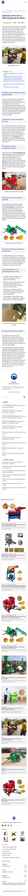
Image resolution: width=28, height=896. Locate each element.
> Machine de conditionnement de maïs (11, 857)
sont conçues (9, 207)
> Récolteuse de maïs (7, 853)
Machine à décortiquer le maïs (8, 404)
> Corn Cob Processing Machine (9, 849)
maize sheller (15, 137)
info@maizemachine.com (8, 872)
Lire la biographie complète (14, 392)
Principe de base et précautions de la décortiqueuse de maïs (11, 438)
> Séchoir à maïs (5, 851)
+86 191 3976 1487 (6, 866)
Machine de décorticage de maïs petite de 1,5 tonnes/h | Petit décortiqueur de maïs (14, 417)
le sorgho (4, 162)
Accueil (3, 11)
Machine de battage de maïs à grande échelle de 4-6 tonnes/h (12, 427)
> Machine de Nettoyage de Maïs (9, 847)
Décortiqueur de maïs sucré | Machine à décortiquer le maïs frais (12, 411)
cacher (10, 71)
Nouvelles (4, 436)
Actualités (8, 11)
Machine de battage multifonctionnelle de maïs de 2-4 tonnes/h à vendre (13, 422)
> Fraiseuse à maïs (6, 855)
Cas (3, 430)
